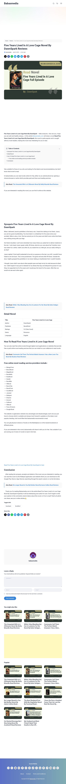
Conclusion (10, 161)
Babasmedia (11, 3)
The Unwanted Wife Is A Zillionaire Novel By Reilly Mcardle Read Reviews (35, 184)
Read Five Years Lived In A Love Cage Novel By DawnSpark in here (24, 465)
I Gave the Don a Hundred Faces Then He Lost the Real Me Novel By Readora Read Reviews (53, 702)
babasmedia (33, 561)
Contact (28, 774)
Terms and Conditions (39, 774)
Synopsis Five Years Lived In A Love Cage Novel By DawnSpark (23, 151)
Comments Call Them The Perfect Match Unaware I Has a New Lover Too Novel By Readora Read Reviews (52, 626)
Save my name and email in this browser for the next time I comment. (24, 593)
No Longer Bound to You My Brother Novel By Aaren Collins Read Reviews (36, 485)
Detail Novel (10, 154)
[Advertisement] (33, 23)
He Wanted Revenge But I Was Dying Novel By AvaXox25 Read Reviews (12, 723)
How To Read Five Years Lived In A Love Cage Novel (20, 156)
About (22, 774)
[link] (5, 56)
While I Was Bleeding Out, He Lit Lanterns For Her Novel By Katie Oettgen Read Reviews (33, 626)
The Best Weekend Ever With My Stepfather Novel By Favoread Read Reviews (33, 702)
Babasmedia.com (38, 136)
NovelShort (17, 506)
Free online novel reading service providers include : (22, 158)
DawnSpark (8, 506)
